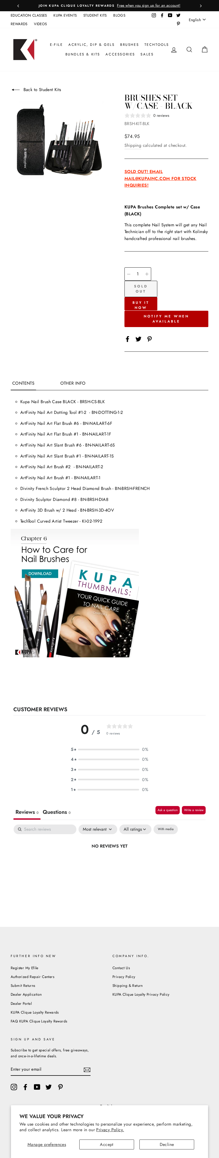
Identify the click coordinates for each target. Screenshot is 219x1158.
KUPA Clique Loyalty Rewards (35, 1012)
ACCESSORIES (120, 54)
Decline (167, 1144)
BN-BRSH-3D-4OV (97, 510)
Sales (147, 54)
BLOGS (119, 15)
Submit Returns (23, 985)
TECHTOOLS (156, 44)
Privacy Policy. (110, 1130)
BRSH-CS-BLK (92, 402)
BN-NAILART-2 (89, 467)
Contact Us (121, 967)
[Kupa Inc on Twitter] (48, 1087)
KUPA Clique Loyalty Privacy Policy (141, 994)
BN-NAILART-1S (99, 456)
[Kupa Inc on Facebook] (25, 1087)
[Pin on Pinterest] (149, 338)
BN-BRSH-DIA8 (94, 499)
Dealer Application (26, 994)
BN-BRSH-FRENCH (132, 488)
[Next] (201, 5)
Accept (106, 1144)
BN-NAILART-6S (100, 445)
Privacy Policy (123, 976)
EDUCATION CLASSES (29, 15)
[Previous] (18, 5)
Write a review (194, 810)
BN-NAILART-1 (87, 478)
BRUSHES (129, 44)
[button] (109, 749)
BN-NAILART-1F (96, 434)
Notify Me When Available (166, 319)
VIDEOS (40, 24)
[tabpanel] (109, 864)
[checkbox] (166, 829)
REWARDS (19, 24)
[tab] (57, 813)
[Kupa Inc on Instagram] (14, 1087)
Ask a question (168, 810)
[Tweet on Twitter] (138, 338)
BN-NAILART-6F (97, 423)
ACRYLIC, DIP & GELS (91, 44)
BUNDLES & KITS (82, 54)
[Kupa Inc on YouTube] (37, 1087)
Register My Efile (24, 967)
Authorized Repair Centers (32, 976)
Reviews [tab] (26, 812)
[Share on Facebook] (127, 338)
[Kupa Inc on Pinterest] (60, 1087)
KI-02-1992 (92, 521)
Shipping (132, 145)
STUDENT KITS (95, 15)
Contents (23, 383)
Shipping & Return (127, 985)
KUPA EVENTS (65, 15)
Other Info (73, 383)
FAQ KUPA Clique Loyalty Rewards (39, 1021)
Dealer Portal (21, 1003)
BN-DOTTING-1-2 (108, 412)
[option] (109, 6)
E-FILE (56, 44)
